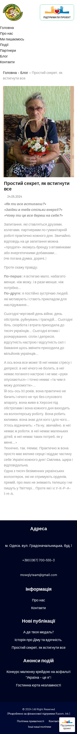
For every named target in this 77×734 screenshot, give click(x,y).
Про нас (6, 33)
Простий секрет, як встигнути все (39, 647)
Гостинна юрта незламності (38, 685)
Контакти (7, 62)
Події (4, 44)
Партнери (8, 50)
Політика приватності (30, 721)
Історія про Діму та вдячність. (38, 639)
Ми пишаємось (12, 39)
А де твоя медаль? (38, 632)
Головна (7, 27)
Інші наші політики (39, 726)
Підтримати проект (67, 727)
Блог (4, 56)
